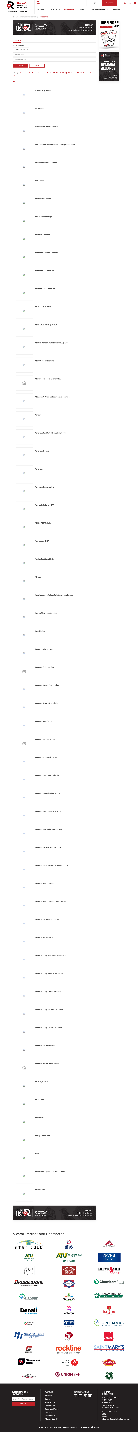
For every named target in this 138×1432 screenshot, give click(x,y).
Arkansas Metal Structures (45, 739)
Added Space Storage (43, 217)
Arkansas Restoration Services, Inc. (48, 811)
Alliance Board (51, 1419)
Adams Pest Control (43, 199)
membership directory (29, 17)
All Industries (18, 46)
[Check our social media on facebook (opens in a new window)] (75, 1396)
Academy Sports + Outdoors (46, 163)
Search (20, 66)
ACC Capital (39, 181)
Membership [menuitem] (69, 10)
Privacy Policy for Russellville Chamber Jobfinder (58, 1427)
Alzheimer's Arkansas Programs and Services (52, 397)
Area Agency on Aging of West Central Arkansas (54, 595)
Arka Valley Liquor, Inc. (44, 649)
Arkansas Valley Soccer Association (48, 1028)
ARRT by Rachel (41, 1082)
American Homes (42, 451)
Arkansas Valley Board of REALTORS (49, 974)
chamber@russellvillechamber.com (116, 1419)
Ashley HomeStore (42, 1136)
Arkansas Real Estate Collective (47, 775)
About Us (48, 1396)
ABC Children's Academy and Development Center (55, 145)
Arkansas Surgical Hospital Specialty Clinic (51, 865)
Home (15, 17)
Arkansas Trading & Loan (44, 937)
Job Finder (49, 1416)
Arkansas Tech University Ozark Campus (50, 901)
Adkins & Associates (42, 235)
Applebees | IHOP (42, 541)
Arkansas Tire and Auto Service (47, 919)
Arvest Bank (39, 1118)
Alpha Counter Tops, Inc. (44, 361)
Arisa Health (40, 631)
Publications (50, 1402)
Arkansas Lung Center (43, 721)
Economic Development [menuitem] (98, 10)
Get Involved (50, 1406)
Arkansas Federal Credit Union (47, 685)
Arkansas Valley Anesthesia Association (50, 955)
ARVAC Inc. (39, 1100)
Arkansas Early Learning (44, 667)
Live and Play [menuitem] (54, 10)
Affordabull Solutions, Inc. (45, 289)
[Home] (17, 7)
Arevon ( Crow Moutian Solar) (46, 613)
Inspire (47, 1412)
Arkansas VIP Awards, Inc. (45, 1046)
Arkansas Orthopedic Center (46, 757)
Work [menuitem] (81, 10)
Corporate (17, 40)
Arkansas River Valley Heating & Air (48, 829)
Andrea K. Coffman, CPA (44, 505)
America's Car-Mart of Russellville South (50, 433)
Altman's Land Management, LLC (48, 379)
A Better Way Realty (43, 91)
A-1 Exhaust (39, 109)
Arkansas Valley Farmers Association (49, 1010)
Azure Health (40, 1190)
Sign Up (23, 1404)
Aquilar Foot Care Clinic (44, 559)
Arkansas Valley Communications (48, 992)
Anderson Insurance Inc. (44, 487)
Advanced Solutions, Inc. (44, 271)
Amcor (38, 415)
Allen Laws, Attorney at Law (46, 325)
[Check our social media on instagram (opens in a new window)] (85, 1396)
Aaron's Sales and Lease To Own (47, 127)
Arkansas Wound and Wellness (47, 1064)
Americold (39, 469)
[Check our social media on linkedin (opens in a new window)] (80, 1396)
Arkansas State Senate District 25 (48, 847)
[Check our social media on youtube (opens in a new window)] (90, 1396)
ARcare (38, 577)
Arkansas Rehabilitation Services (47, 793)
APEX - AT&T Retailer (43, 523)
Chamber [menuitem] (40, 10)
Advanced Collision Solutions (46, 253)
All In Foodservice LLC (43, 307)
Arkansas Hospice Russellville (46, 703)
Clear (37, 66)
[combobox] (21, 49)
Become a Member (52, 1409)
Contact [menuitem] (116, 10)
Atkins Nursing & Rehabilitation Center (50, 1172)
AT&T (37, 1154)
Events (47, 1399)
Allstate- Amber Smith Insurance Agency (51, 343)
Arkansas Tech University (44, 883)
